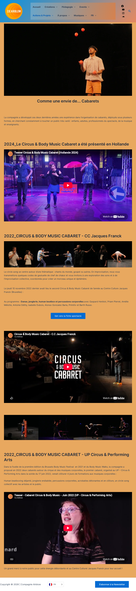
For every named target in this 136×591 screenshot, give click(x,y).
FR (92, 15)
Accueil (36, 7)
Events (83, 7)
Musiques (79, 15)
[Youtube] (123, 9)
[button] (56, 7)
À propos (62, 15)
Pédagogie (67, 7)
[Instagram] (123, 13)
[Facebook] (122, 6)
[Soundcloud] (123, 16)
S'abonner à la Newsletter (112, 584)
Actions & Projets (42, 15)
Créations (50, 7)
